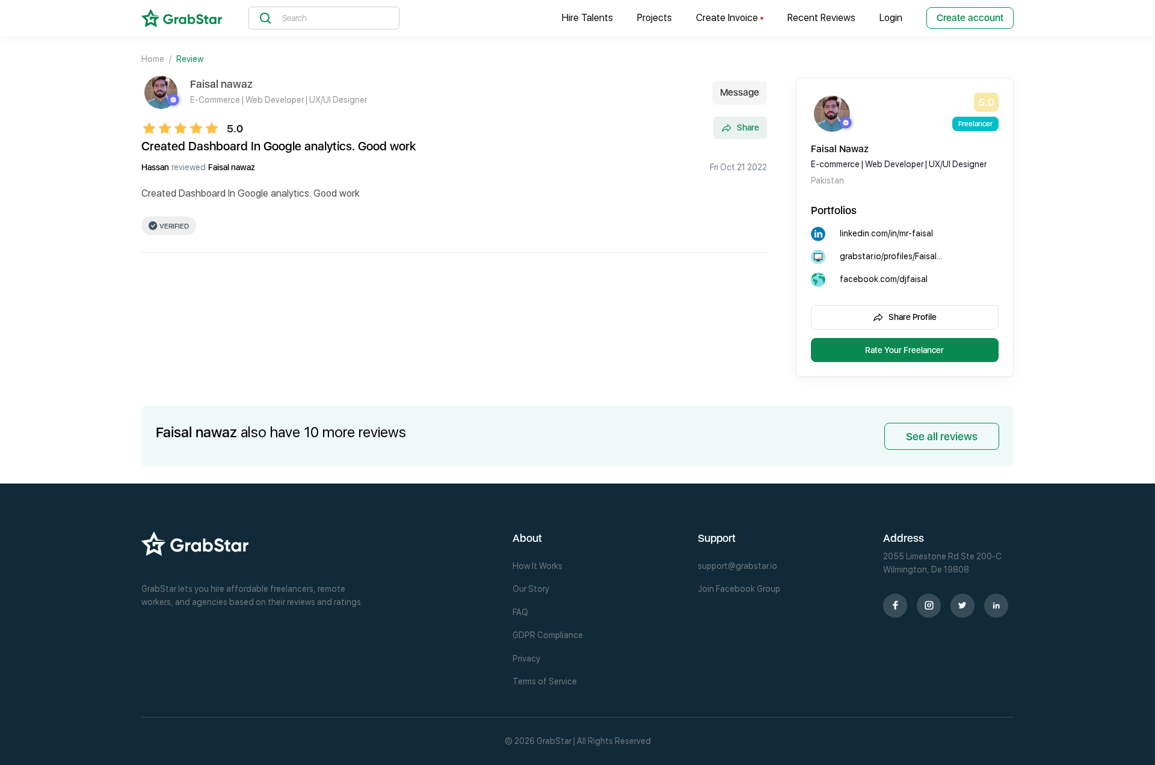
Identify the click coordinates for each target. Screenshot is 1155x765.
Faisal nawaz (231, 167)
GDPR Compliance (548, 635)
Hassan (155, 167)
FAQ (520, 612)
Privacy (526, 658)
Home (152, 59)
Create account (970, 17)
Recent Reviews (821, 17)
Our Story (531, 589)
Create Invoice (728, 17)
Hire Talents (587, 17)
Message (739, 92)
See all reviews (942, 436)
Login (890, 17)
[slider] (184, 128)
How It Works (537, 566)
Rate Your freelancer (904, 350)
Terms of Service (545, 681)
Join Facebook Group (739, 589)
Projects (654, 17)
